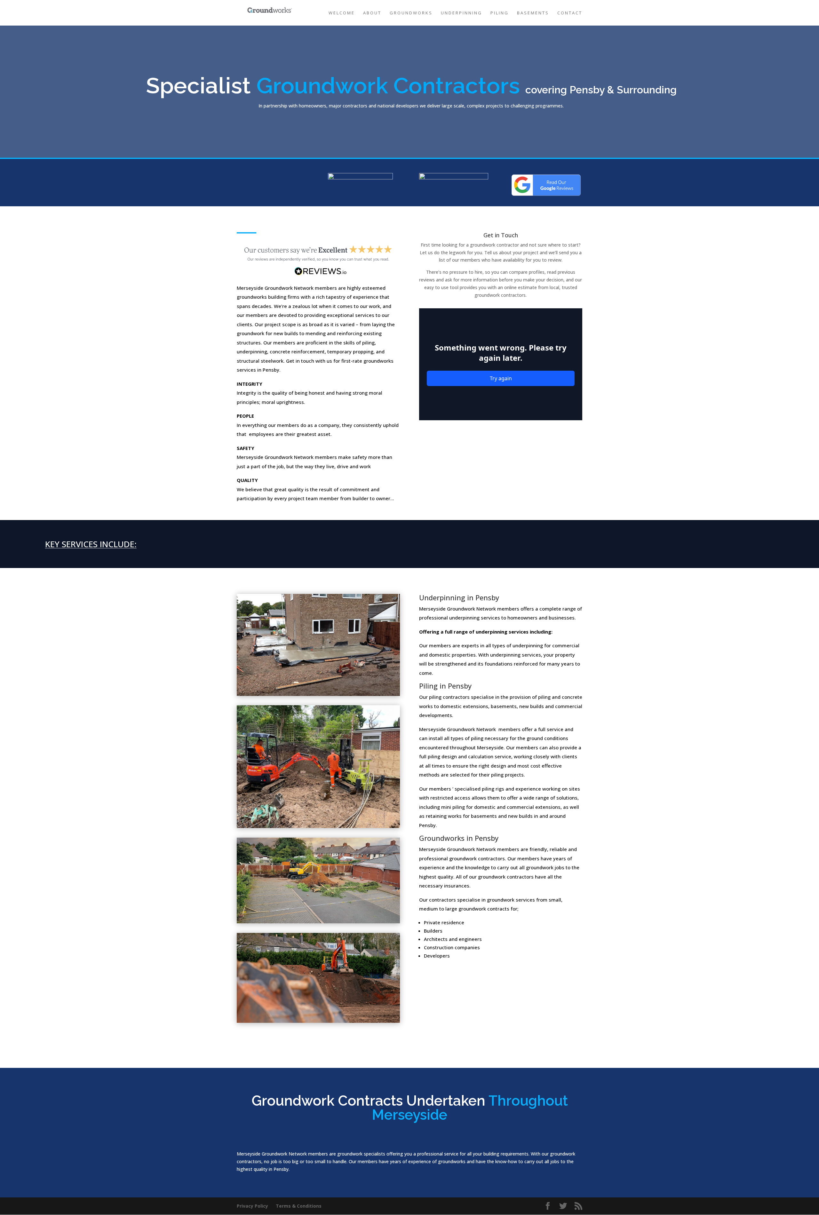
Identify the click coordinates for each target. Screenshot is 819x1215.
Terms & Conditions (299, 1206)
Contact (569, 13)
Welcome (342, 13)
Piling (499, 13)
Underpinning (461, 13)
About (372, 13)
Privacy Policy (252, 1206)
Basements (533, 13)
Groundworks (411, 13)
